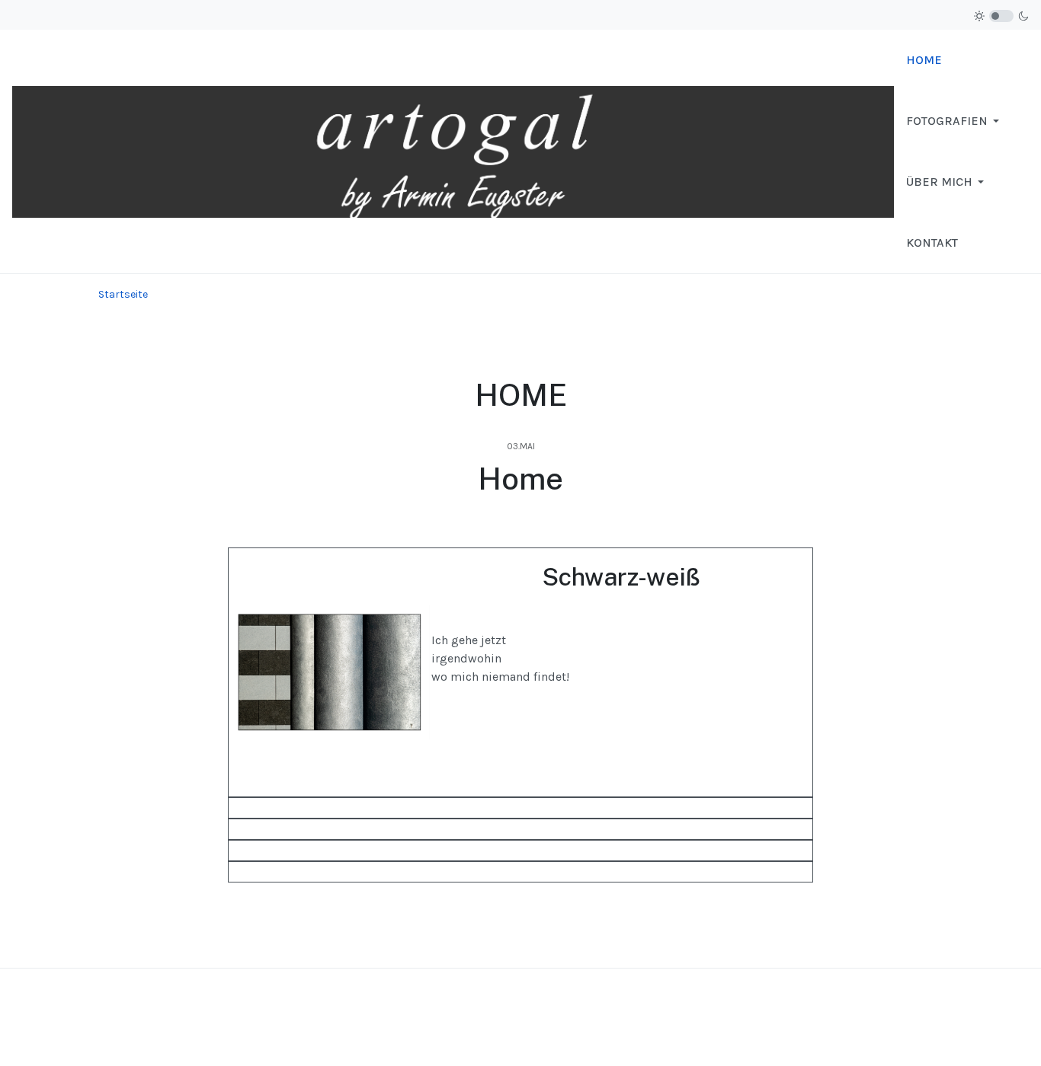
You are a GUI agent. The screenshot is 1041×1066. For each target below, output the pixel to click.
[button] (955, 121)
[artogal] (453, 150)
